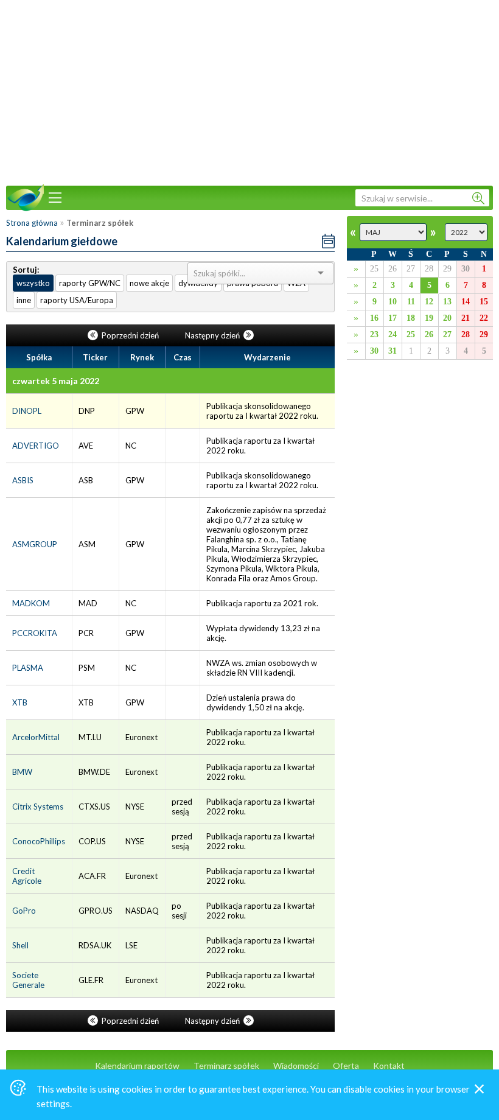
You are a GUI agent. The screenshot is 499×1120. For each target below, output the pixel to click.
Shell (20, 945)
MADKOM (31, 603)
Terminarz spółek (226, 1065)
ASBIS (22, 480)
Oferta (346, 1065)
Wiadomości (296, 1065)
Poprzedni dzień (130, 335)
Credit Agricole (26, 876)
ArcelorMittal (36, 737)
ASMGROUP (34, 544)
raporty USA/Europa (76, 300)
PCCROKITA (34, 633)
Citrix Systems (37, 806)
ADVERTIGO (35, 445)
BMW (22, 772)
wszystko (33, 283)
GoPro (24, 910)
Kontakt (389, 1065)
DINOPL (26, 411)
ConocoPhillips (38, 841)
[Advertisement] (249, 91)
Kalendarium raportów (137, 1065)
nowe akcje (149, 283)
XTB (19, 702)
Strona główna (32, 223)
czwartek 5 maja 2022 (55, 381)
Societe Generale (28, 980)
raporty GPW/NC (89, 283)
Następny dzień (213, 335)
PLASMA (27, 668)
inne (23, 300)
